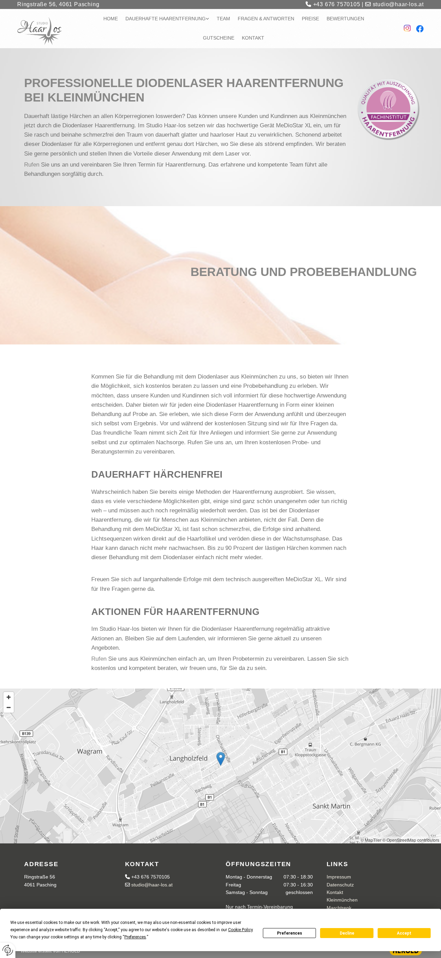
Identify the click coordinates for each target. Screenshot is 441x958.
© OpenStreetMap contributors (410, 840)
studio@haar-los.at (394, 4)
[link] (171, 19)
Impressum (339, 877)
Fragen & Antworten (266, 18)
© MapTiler (371, 840)
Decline (347, 933)
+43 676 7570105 (333, 4)
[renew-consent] (8, 950)
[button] (220, 759)
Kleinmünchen (342, 900)
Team (223, 18)
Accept (404, 933)
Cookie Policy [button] (240, 929)
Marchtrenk (339, 908)
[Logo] (44, 31)
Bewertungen (345, 18)
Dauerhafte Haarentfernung (165, 18)
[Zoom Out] (8, 707)
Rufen (31, 164)
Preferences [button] (135, 937)
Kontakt (253, 38)
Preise (310, 18)
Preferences (289, 933)
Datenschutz (340, 884)
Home (110, 18)
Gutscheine (218, 38)
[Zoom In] (8, 697)
